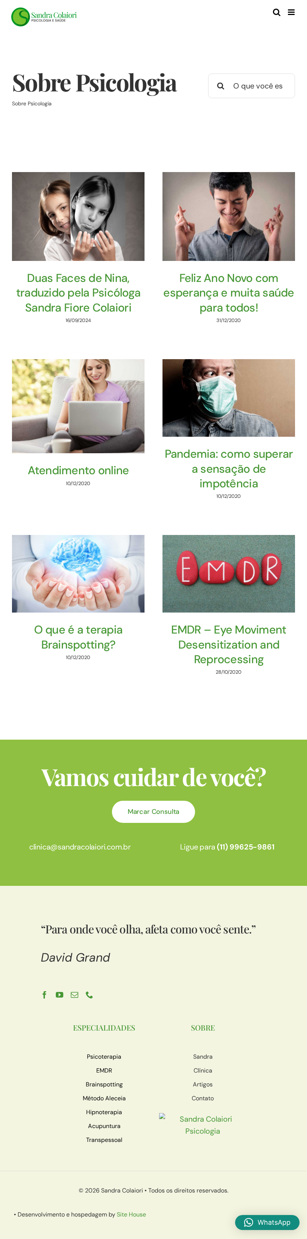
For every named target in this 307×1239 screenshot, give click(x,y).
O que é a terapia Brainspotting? (78, 637)
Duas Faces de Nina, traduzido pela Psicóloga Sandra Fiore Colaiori (78, 293)
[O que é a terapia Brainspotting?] (78, 574)
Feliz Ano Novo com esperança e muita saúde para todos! (228, 293)
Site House (131, 1214)
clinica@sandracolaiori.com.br (80, 847)
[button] (267, 1222)
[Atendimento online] (78, 406)
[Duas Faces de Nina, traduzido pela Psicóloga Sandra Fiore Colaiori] (78, 216)
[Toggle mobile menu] (292, 12)
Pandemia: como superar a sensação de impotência (229, 468)
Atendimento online (78, 470)
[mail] (74, 995)
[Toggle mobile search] (276, 12)
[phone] (89, 995)
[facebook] (44, 995)
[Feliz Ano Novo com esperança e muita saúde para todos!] (228, 216)
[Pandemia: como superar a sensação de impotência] (228, 398)
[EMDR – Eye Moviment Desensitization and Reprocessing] (228, 574)
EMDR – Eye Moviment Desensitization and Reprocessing (228, 644)
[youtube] (59, 995)
